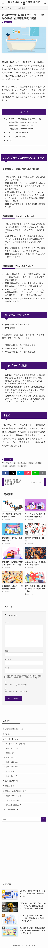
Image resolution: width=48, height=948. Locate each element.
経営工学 (12, 466)
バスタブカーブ (10, 463)
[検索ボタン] (45, 3)
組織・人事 (12, 767)
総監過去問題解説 (14, 805)
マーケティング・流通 (15, 744)
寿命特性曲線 (22, 463)
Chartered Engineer (14, 729)
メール (8, 659)
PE (7, 734)
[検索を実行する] (43, 819)
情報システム (12, 748)
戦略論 (10, 753)
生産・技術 (8, 22)
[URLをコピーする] (42, 473)
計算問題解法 (12, 809)
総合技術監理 (22, 466)
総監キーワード (13, 796)
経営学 (5, 466)
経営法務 (11, 771)
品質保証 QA (11, 780)
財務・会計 (12, 776)
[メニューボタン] (3, 3)
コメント (8, 623)
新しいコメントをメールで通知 (16, 685)
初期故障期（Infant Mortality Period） (24, 122)
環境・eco (11, 757)
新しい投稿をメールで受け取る (16, 691)
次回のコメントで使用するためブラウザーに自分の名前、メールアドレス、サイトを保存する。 (24, 677)
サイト (7, 668)
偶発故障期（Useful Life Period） (22, 125)
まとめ (9, 140)
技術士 (31, 463)
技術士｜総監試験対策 (15, 791)
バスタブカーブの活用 (16, 136)
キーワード (11, 739)
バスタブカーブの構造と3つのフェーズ (23, 118)
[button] (5, 473)
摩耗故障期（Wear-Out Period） (21, 128)
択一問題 (38, 463)
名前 (7, 651)
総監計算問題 (12, 800)
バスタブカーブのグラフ (17, 132)
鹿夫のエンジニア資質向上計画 (24, 3)
